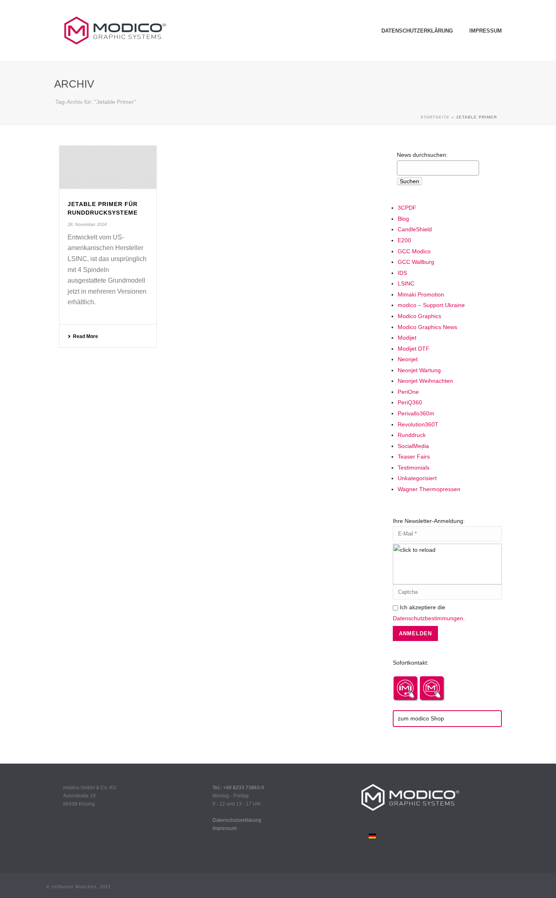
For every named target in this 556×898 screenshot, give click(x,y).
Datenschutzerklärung (417, 31)
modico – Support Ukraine (431, 305)
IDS (402, 273)
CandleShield (415, 229)
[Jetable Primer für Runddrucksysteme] (107, 167)
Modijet (407, 337)
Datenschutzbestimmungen (428, 618)
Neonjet (408, 359)
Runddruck (412, 435)
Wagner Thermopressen (429, 489)
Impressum (485, 31)
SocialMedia (413, 446)
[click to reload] (447, 564)
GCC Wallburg (416, 262)
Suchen (409, 181)
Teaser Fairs (414, 456)
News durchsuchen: (422, 154)
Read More (85, 336)
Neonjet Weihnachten (425, 381)
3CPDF (407, 207)
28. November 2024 (87, 224)
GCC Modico (414, 251)
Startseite (435, 117)
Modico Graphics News (427, 327)
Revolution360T (418, 424)
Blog (403, 218)
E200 (404, 240)
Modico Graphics (419, 316)
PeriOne (408, 392)
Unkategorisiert (417, 478)
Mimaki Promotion (421, 294)
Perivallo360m (416, 413)
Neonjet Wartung (419, 370)
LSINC (406, 283)
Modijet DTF (413, 348)
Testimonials (413, 467)
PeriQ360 (410, 402)
